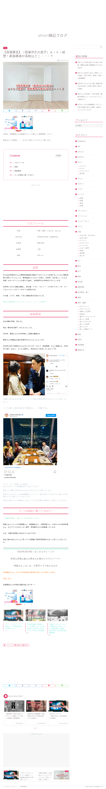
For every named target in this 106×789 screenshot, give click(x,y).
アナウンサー (84, 243)
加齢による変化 (85, 311)
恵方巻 (82, 173)
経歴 (16, 167)
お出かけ (81, 157)
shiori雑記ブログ (53, 35)
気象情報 (81, 287)
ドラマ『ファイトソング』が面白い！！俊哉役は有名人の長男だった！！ (13, 626)
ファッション (82, 216)
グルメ (80, 162)
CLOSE (58, 155)
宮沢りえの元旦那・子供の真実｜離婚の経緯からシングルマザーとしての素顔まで (90, 96)
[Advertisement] (53, 14)
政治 (81, 203)
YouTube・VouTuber (87, 235)
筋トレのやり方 (85, 321)
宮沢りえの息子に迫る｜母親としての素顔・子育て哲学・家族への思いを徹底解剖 (90, 75)
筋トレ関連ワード (86, 329)
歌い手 (82, 255)
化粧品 (82, 314)
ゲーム (80, 178)
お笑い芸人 (84, 238)
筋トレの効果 (84, 324)
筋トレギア (84, 326)
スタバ (82, 168)
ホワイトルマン (85, 309)
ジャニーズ (84, 245)
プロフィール (19, 162)
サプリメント (84, 306)
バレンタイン (82, 211)
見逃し (80, 339)
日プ (79, 271)
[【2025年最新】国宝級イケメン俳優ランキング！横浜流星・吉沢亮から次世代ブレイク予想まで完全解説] (35, 615)
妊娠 (81, 198)
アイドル (83, 240)
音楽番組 (81, 345)
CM (79, 146)
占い (79, 261)
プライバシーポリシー (11, 786)
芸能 (79, 334)
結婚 (81, 205)
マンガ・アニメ (83, 221)
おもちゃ (81, 151)
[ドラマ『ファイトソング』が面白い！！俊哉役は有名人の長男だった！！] (13, 615)
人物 (5, 48)
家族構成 (17, 171)
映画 (79, 276)
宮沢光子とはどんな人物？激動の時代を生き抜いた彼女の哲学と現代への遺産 (90, 86)
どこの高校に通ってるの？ (25, 175)
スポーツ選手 (84, 248)
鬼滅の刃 (81, 350)
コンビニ (83, 166)
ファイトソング (9, 645)
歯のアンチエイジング (87, 316)
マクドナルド (84, 171)
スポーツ (81, 184)
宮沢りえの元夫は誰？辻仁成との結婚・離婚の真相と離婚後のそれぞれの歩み (90, 65)
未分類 (80, 282)
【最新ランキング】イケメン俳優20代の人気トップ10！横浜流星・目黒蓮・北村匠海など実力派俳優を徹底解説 (57, 628)
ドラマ (80, 189)
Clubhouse (82, 141)
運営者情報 (23, 786)
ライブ (80, 226)
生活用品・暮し (83, 292)
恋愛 (81, 200)
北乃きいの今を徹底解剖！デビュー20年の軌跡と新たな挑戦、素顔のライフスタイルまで (90, 107)
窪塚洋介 (26, 645)
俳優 (81, 250)
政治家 (82, 253)
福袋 (79, 297)
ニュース (81, 194)
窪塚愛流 (18, 645)
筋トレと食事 (84, 319)
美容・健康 (82, 303)
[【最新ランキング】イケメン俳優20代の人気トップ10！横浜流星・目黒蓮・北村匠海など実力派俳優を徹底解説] (58, 615)
